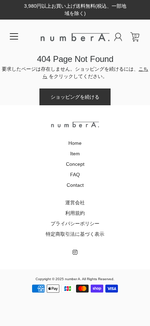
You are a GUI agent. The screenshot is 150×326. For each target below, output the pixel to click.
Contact (75, 185)
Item (75, 153)
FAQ (75, 174)
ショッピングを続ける (75, 97)
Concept (75, 164)
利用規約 (75, 213)
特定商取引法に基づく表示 (75, 234)
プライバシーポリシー (75, 223)
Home (75, 143)
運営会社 (75, 202)
